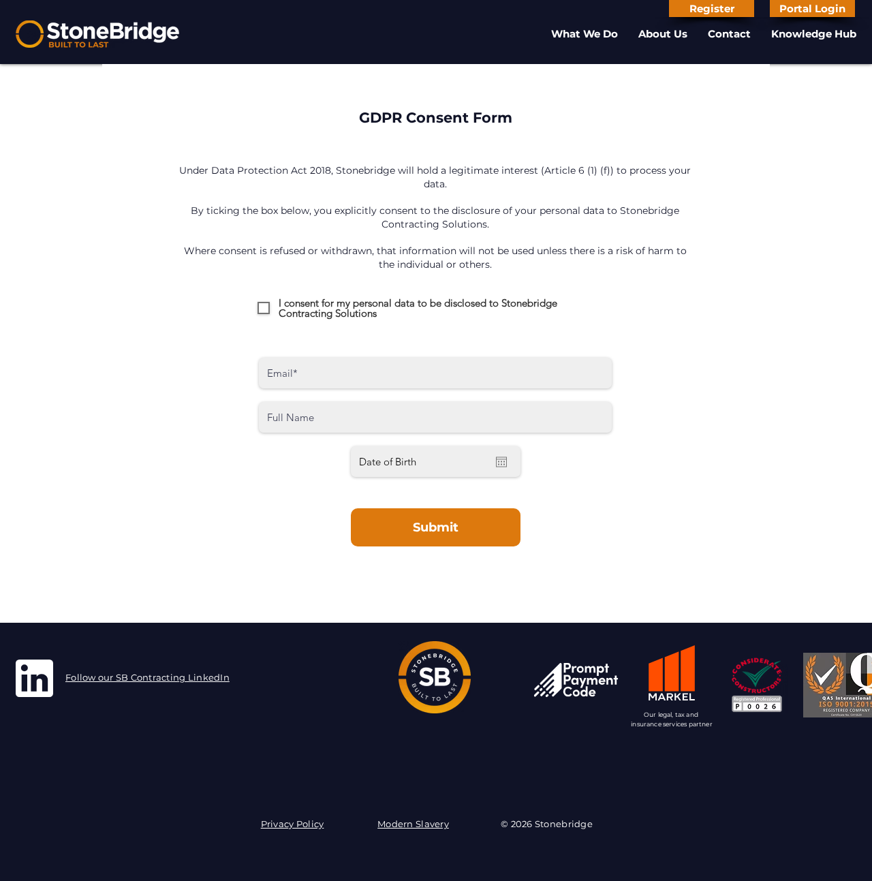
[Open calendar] (501, 462)
